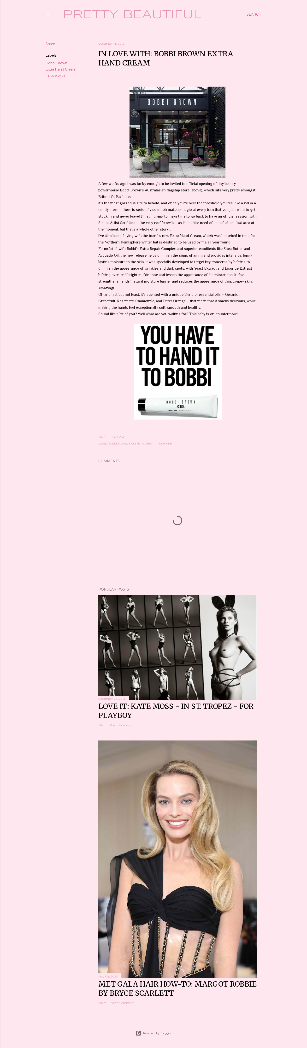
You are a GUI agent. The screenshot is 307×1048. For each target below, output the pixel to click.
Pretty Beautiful (132, 15)
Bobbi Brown (56, 63)
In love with (55, 75)
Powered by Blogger (157, 1033)
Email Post (117, 437)
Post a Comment (122, 725)
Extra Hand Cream (61, 69)
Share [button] (50, 44)
